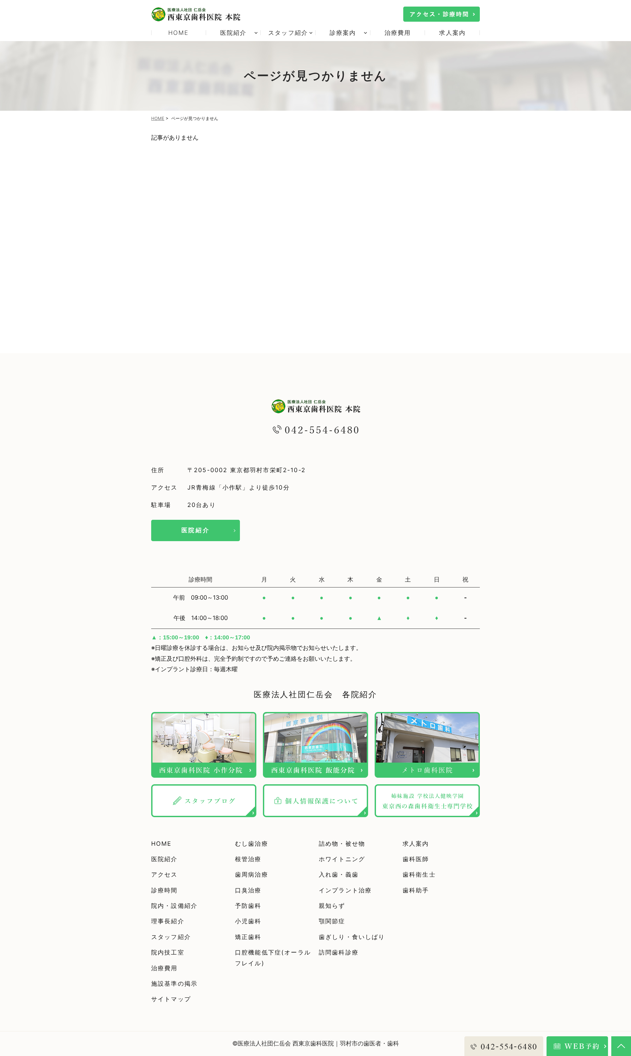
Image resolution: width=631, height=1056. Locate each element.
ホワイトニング (342, 859)
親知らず (332, 905)
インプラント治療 (345, 890)
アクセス (164, 874)
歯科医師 (416, 859)
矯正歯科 (248, 936)
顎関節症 (332, 921)
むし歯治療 (251, 843)
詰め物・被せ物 (342, 843)
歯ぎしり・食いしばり (352, 936)
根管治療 (248, 859)
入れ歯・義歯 (339, 874)
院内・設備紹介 (174, 905)
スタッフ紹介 (171, 936)
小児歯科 (248, 921)
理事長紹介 (167, 921)
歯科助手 (416, 890)
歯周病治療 (251, 874)
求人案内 (452, 32)
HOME (178, 32)
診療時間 (164, 890)
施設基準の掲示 (174, 983)
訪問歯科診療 (339, 952)
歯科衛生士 (419, 874)
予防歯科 (248, 905)
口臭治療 (248, 890)
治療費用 (398, 32)
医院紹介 (195, 530)
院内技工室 (167, 952)
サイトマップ (171, 999)
